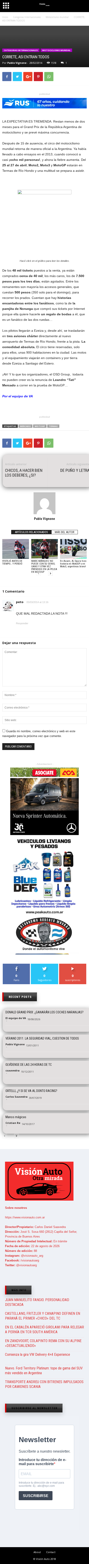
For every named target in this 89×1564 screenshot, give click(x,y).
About (37, 1552)
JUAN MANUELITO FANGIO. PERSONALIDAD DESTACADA (37, 1302)
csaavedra (12, 1070)
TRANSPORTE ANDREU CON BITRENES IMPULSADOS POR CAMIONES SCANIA (44, 1384)
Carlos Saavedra (16, 1096)
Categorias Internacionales (21, 50)
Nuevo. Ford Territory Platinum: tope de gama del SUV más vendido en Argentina (44, 1370)
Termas (53, 426)
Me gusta (17, 965)
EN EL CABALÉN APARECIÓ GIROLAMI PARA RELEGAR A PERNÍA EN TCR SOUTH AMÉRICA (44, 1329)
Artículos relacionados (31, 532)
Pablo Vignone (16, 62)
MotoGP (40, 426)
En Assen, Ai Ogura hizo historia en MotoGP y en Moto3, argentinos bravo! (73, 564)
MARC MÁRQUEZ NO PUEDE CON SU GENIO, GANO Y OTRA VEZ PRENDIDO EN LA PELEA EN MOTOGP (44, 566)
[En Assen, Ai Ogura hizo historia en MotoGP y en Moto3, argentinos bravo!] (73, 549)
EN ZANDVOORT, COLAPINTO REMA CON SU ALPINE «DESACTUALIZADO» (43, 1343)
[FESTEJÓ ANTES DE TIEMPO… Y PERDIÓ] (15, 549)
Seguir (45, 965)
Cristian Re (12, 1123)
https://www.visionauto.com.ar (25, 1217)
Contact (50, 1552)
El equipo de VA (15, 1018)
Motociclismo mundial (56, 50)
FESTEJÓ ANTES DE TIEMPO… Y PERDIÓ (12, 562)
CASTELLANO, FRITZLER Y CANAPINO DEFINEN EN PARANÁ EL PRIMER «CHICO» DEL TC (42, 1315)
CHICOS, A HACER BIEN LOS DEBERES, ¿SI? (23, 473)
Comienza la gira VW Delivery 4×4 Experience (37, 1354)
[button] (81, 6)
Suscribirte (72, 965)
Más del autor (64, 532)
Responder (22, 623)
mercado (25, 426)
